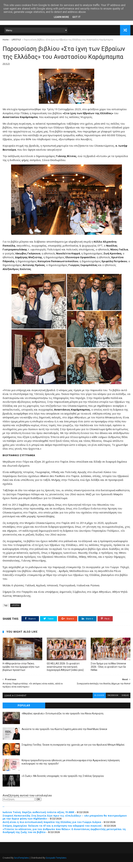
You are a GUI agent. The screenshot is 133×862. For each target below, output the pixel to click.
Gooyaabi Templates (56, 857)
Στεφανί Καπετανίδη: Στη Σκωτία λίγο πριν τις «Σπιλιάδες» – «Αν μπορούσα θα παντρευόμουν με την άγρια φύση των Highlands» (65, 817)
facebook (113, 695)
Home (6, 39)
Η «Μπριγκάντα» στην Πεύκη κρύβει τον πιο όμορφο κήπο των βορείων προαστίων (21, 666)
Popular (24, 705)
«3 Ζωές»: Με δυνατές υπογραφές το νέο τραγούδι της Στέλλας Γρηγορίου (63, 776)
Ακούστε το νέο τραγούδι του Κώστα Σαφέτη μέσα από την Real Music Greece (64, 729)
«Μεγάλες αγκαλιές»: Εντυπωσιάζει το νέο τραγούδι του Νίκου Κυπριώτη (62, 713)
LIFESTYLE (16, 39)
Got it (76, 17)
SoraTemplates (21, 857)
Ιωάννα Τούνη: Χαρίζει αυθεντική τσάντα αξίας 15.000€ (38, 812)
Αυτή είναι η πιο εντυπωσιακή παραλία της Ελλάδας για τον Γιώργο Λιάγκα (52, 822)
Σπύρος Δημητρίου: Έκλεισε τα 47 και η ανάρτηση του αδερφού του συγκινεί (52, 825)
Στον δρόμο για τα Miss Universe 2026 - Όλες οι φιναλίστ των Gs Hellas (108, 666)
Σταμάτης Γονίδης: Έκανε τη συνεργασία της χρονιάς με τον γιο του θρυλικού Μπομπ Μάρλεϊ (73, 744)
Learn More (61, 17)
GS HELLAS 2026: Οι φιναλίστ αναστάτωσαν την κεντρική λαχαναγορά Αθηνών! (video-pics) (65, 666)
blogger (99, 695)
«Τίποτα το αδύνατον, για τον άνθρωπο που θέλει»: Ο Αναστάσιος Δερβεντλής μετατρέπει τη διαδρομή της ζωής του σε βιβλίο (64, 830)
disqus (125, 695)
